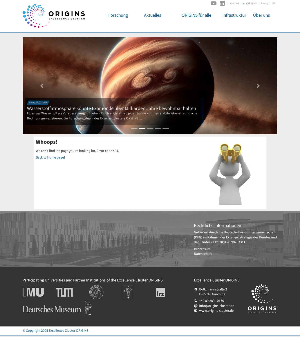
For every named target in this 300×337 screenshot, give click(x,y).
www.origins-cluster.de (216, 310)
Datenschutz (203, 253)
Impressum (202, 249)
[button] (42, 85)
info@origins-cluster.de (216, 305)
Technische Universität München (72, 292)
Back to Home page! (50, 157)
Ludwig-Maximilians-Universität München (38, 292)
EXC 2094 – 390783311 (229, 242)
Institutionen (98, 287)
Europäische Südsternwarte (134, 290)
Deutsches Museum (37, 303)
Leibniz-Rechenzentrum (168, 292)
